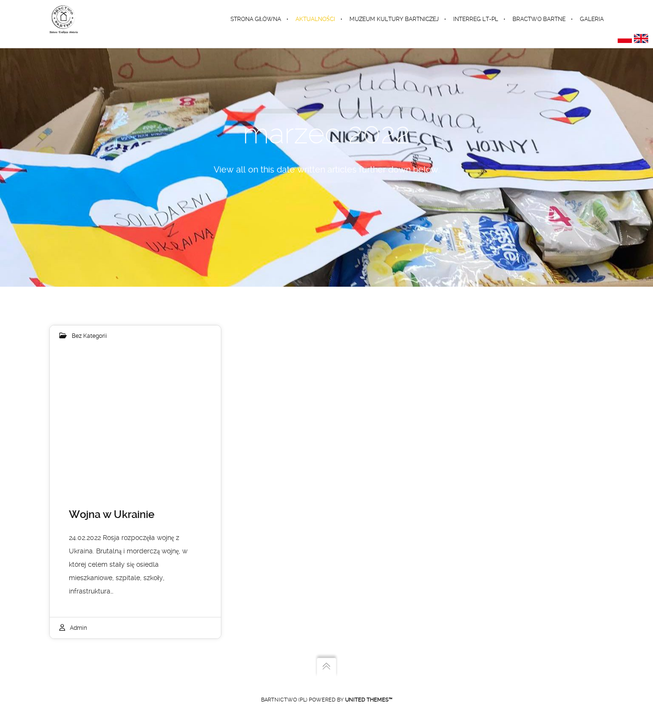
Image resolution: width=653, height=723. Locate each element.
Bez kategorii (89, 336)
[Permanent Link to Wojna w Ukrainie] (135, 417)
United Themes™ (368, 700)
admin (78, 628)
